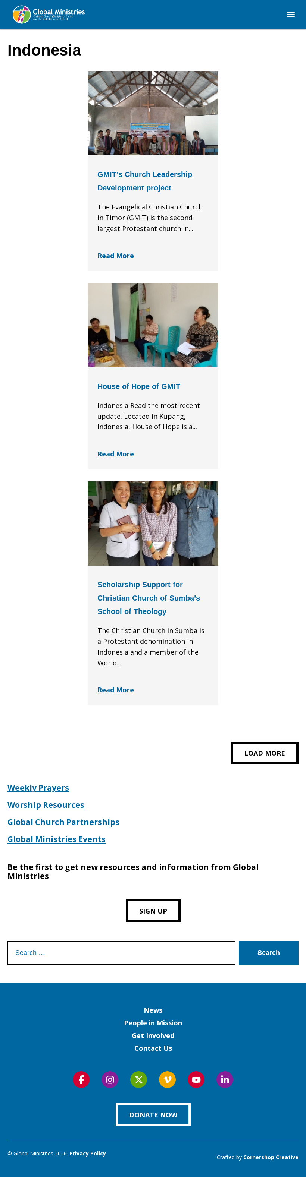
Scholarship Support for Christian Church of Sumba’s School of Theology (148, 598)
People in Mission (153, 1022)
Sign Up (153, 911)
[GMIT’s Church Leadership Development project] (153, 113)
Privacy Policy (87, 1153)
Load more (264, 753)
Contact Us (153, 1048)
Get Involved (153, 1035)
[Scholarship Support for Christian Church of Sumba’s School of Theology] (153, 523)
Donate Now (153, 1114)
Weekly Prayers (38, 787)
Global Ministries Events (56, 839)
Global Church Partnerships (63, 822)
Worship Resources (45, 805)
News (153, 1010)
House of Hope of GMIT (138, 386)
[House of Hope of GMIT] (153, 325)
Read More (115, 255)
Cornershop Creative (271, 1157)
